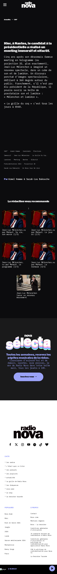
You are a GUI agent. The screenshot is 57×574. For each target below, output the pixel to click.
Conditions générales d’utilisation (39, 529)
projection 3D (29, 164)
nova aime (10, 489)
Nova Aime (8, 514)
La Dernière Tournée (38, 556)
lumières (7, 160)
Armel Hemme (15, 151)
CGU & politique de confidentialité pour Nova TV (41, 551)
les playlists (12, 474)
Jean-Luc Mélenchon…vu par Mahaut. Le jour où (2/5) (43, 232)
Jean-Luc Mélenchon (21, 155)
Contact (33, 513)
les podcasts (11, 470)
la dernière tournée (14, 497)
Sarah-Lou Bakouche (11, 168)
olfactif (34, 160)
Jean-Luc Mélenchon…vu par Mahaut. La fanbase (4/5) (43, 264)
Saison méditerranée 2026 (15, 540)
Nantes (25, 160)
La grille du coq (39, 155)
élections (37, 151)
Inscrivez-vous (27, 376)
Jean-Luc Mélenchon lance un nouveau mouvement (27, 295)
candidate (27, 151)
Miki (6, 518)
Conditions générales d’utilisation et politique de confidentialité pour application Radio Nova (39, 542)
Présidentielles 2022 (12, 164)
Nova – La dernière (38, 524)
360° (5, 151)
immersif (7, 155)
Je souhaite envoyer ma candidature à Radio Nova (40, 534)
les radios (10, 462)
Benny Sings (9, 549)
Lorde (7, 536)
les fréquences (12, 485)
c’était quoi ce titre (15, 466)
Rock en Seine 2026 (12, 523)
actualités (10, 478)
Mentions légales (37, 521)
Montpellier (9, 545)
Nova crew (34, 517)
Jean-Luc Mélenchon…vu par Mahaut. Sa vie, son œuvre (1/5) (14, 232)
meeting (17, 160)
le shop (9, 493)
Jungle (7, 527)
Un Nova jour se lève (31, 168)
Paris (7, 554)
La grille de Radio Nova (16, 481)
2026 (6, 531)
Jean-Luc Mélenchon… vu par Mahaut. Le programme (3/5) (12, 264)
